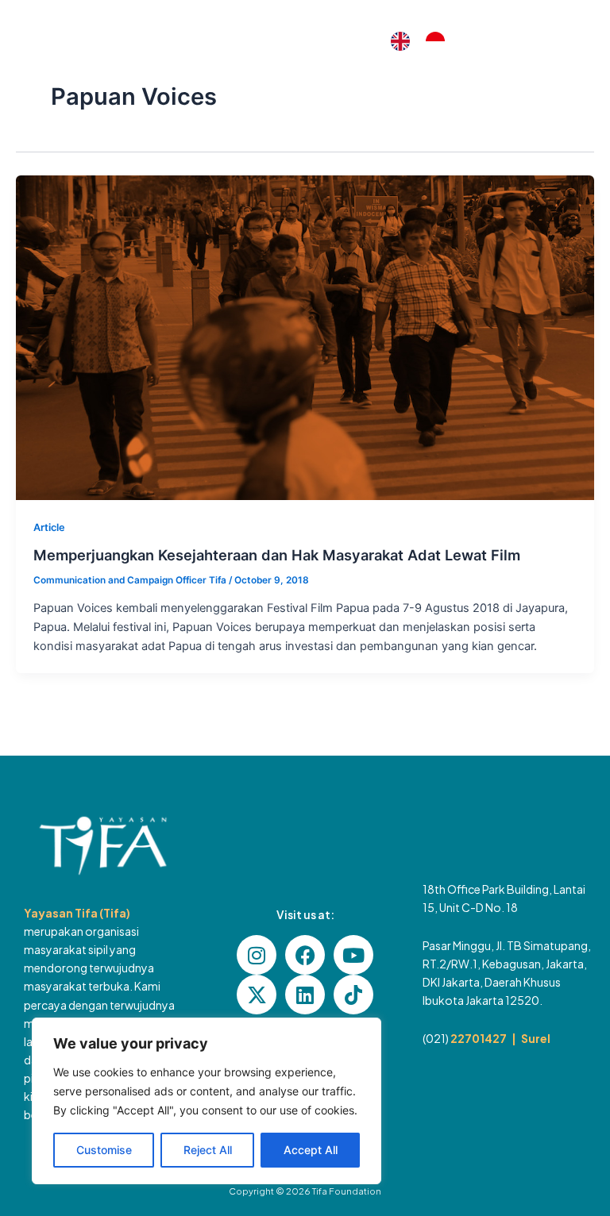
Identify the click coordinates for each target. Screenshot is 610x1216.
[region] (206, 1101)
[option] (439, 41)
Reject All (207, 1149)
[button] (568, 42)
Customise (104, 1149)
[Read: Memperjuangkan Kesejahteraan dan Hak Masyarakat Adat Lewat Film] (305, 337)
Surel (535, 1038)
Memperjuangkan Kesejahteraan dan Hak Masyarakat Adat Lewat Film (276, 555)
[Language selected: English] (426, 41)
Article (49, 527)
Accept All (311, 1149)
